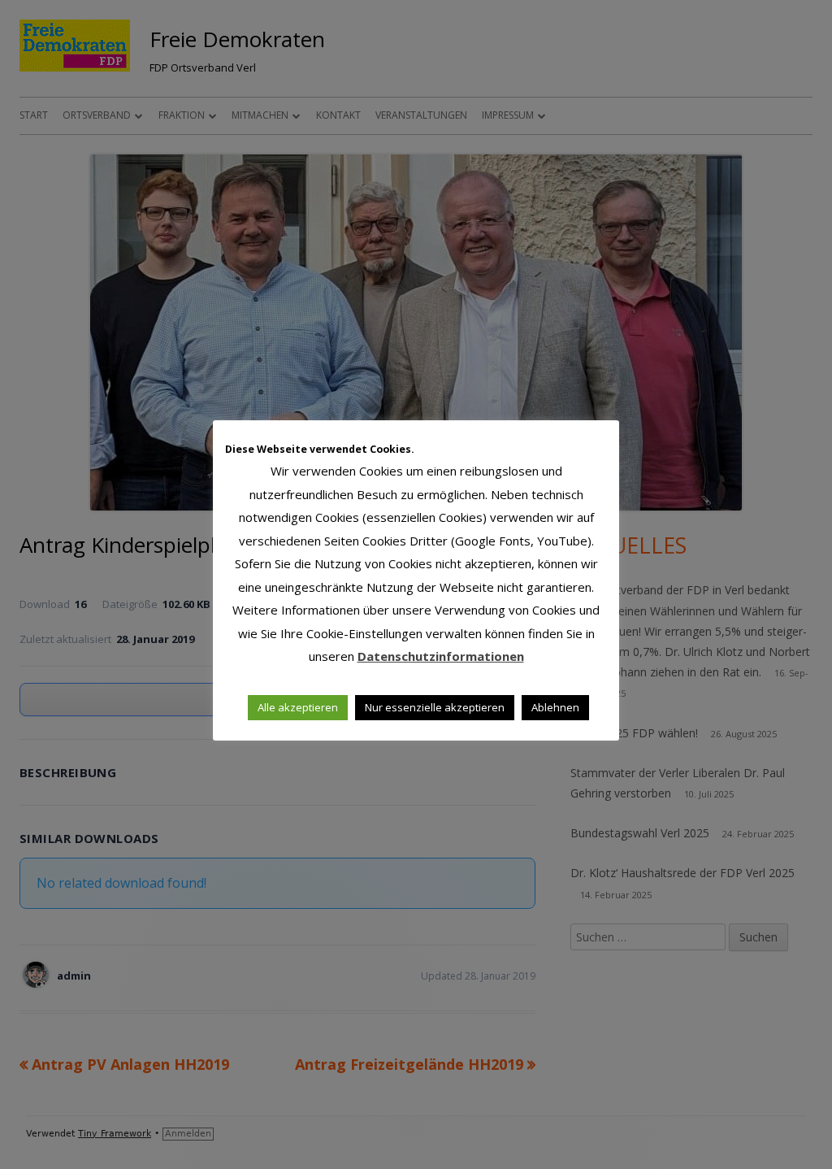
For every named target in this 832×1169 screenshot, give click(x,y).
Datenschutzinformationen (441, 656)
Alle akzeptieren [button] (298, 707)
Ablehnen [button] (555, 707)
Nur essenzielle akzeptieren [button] (435, 707)
